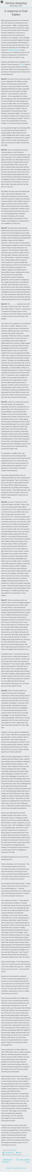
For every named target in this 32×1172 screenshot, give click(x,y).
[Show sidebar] (2, 2)
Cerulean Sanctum (14, 50)
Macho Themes (21, 1168)
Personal (13, 1150)
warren (19, 1152)
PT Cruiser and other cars (23, 1161)
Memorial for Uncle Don (7, 1161)
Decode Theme (10, 1168)
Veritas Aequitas (16, 3)
